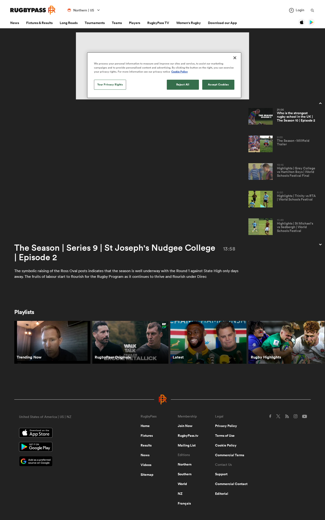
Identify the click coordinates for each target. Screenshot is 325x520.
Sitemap (147, 474)
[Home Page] (32, 10)
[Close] (235, 58)
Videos (146, 464)
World (182, 483)
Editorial (221, 493)
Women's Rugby (188, 22)
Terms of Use (225, 435)
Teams (117, 22)
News (14, 22)
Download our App (222, 22)
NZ (180, 493)
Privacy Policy (226, 425)
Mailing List (187, 445)
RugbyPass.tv (188, 435)
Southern (185, 474)
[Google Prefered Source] (63, 462)
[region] (164, 75)
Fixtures (147, 435)
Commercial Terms (229, 455)
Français (184, 503)
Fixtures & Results (39, 22)
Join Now (185, 425)
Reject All (182, 84)
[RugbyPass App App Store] (63, 433)
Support (221, 474)
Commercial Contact (231, 483)
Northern (185, 464)
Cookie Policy (225, 445)
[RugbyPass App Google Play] (63, 447)
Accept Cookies (218, 84)
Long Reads (69, 22)
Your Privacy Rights (110, 84)
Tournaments (95, 22)
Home (145, 425)
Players (134, 22)
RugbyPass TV (158, 22)
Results (146, 445)
